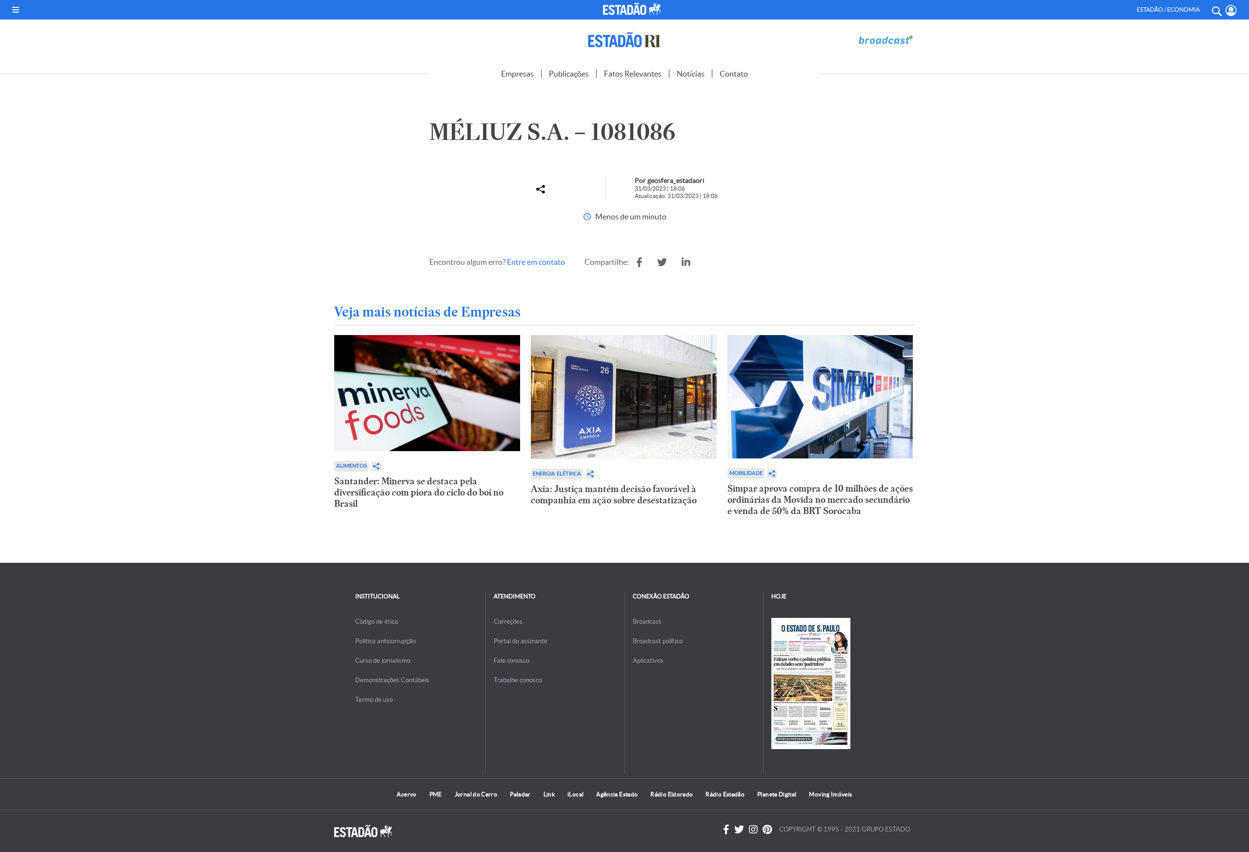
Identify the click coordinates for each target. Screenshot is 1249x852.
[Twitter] (739, 829)
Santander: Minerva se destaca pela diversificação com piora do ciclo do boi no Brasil (419, 492)
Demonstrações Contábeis (392, 680)
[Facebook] (726, 829)
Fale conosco (511, 660)
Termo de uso (374, 699)
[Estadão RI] (624, 40)
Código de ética (376, 621)
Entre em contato (536, 262)
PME (435, 794)
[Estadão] (633, 8)
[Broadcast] (885, 39)
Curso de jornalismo (382, 660)
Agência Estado (617, 794)
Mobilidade (746, 473)
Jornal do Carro (476, 794)
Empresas (517, 73)
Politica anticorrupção (385, 641)
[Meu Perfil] (1231, 10)
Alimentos (351, 466)
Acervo (406, 794)
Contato (734, 73)
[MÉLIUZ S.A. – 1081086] (639, 262)
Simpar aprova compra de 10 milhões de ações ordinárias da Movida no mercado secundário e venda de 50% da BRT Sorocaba (820, 499)
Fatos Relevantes (633, 73)
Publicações (569, 73)
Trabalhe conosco (518, 680)
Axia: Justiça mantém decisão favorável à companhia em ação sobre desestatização (614, 494)
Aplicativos (648, 660)
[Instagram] (753, 829)
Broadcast (647, 621)
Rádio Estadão (725, 794)
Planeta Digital (776, 794)
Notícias (691, 73)
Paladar (520, 794)
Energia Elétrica (557, 473)
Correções (508, 621)
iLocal (575, 794)
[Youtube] (767, 829)
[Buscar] (1216, 9)
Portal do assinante (520, 641)
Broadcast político (658, 641)
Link (549, 794)
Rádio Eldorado (671, 794)
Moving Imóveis (830, 794)
